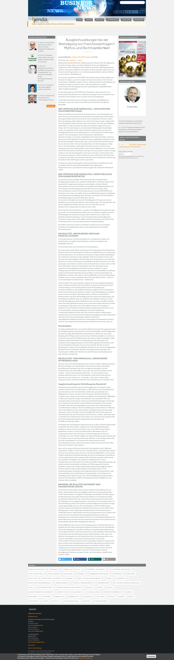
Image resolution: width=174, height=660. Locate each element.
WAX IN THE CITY (34, 601)
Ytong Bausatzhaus (101, 601)
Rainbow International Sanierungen (41, 592)
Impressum (31, 645)
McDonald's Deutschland (37, 569)
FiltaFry (108, 578)
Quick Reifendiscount (45, 587)
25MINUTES (86, 601)
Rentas (111, 596)
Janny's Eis (55, 601)
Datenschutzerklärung (34, 648)
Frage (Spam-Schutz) (126, 151)
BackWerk (69, 578)
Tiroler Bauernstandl (71, 601)
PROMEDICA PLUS (73, 596)
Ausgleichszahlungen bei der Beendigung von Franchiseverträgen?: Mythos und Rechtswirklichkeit (132, 130)
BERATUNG (99, 20)
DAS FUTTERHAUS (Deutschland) (121, 569)
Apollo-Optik (33, 578)
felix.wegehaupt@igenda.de (36, 642)
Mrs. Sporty (101, 596)
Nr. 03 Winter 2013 (75, 57)
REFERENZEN (139, 20)
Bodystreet (131, 573)
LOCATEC (99, 587)
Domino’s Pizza (63, 592)
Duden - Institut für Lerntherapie (89, 578)
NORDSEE (66, 569)
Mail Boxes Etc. (78, 592)
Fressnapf (54, 569)
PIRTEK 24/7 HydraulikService (83, 583)
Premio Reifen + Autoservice (51, 578)
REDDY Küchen (33, 596)
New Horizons (87, 596)
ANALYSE (89, 20)
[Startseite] (40, 20)
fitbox (45, 601)
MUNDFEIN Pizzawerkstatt (113, 592)
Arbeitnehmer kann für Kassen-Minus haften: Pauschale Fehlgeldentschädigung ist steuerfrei (46, 47)
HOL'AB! (110, 587)
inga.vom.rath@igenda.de (35, 631)
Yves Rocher (46, 596)
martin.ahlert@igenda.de (35, 625)
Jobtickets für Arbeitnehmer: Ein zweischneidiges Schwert (46, 98)
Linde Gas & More (93, 592)
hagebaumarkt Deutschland (99, 573)
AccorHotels (121, 578)
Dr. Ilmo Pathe (72, 60)
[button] (65, 559)
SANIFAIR (121, 596)
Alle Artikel (50, 106)
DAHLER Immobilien (62, 583)
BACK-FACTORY (68, 573)
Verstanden (151, 656)
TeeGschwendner (103, 583)
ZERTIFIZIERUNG (112, 20)
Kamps (131, 596)
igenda (79, 20)
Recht (80, 60)
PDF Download (87, 57)
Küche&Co (81, 573)
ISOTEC (31, 587)
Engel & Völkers (53, 573)
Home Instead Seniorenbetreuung (40, 583)
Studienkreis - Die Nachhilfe (95, 569)
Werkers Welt (59, 596)
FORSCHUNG (126, 20)
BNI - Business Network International (126, 583)
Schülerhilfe (117, 573)
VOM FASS (89, 587)
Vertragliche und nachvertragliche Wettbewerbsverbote (45, 87)
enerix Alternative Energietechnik (69, 587)
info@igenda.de (32, 616)
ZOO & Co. (77, 569)
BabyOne (129, 592)
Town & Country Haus (36, 573)
